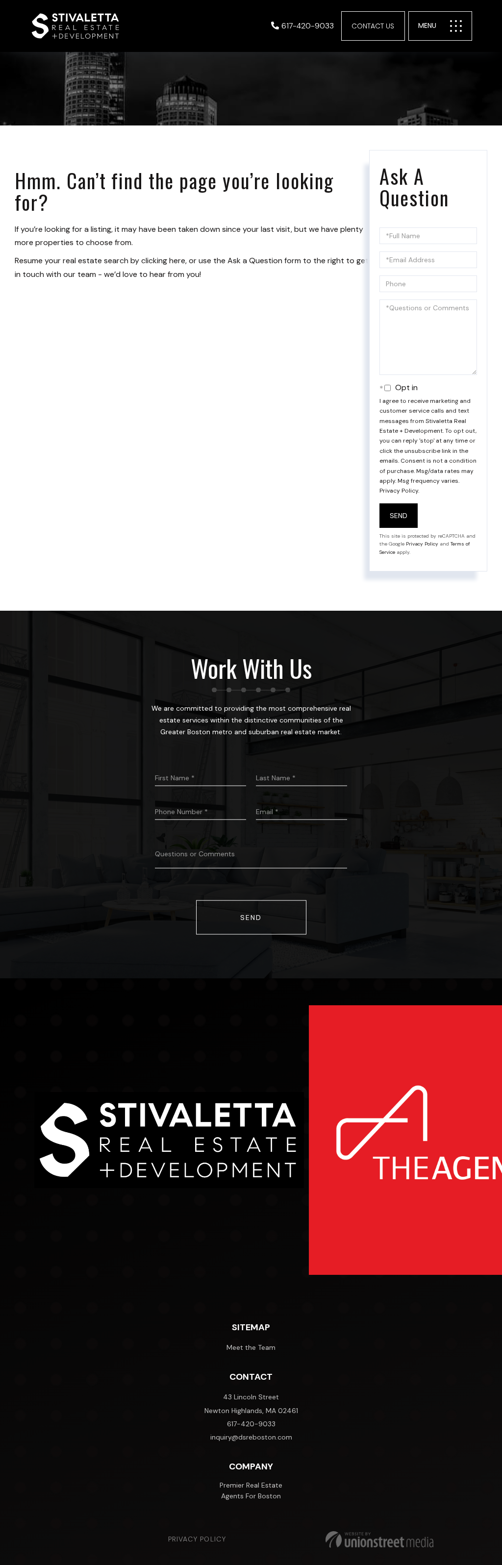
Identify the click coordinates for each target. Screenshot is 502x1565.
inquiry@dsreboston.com (251, 1437)
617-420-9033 (307, 26)
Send (398, 515)
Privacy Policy (398, 491)
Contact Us (372, 26)
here (177, 260)
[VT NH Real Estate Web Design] (379, 1539)
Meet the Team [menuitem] (251, 1347)
